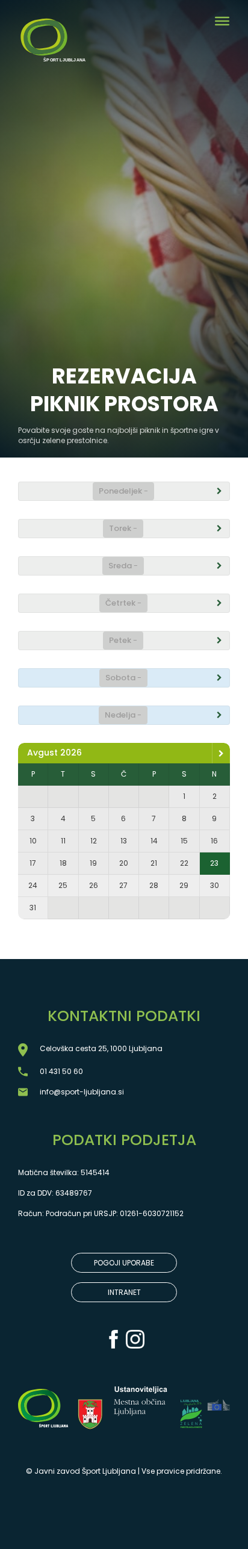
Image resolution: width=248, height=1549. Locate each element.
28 (153, 885)
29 (183, 885)
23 (214, 863)
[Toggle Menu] (222, 21)
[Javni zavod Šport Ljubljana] (52, 30)
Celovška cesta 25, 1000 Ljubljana (101, 1048)
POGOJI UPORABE (124, 1263)
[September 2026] (221, 753)
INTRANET (124, 1292)
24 (32, 885)
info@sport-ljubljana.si (82, 1092)
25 (62, 885)
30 (214, 885)
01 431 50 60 (61, 1071)
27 (123, 885)
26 (93, 885)
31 (32, 907)
